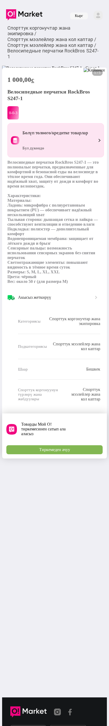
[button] (24, 16)
